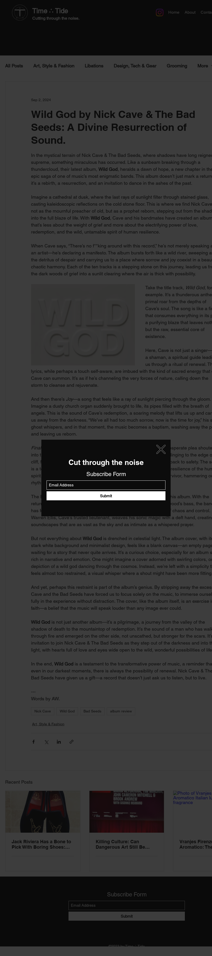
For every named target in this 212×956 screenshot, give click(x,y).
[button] (160, 449)
